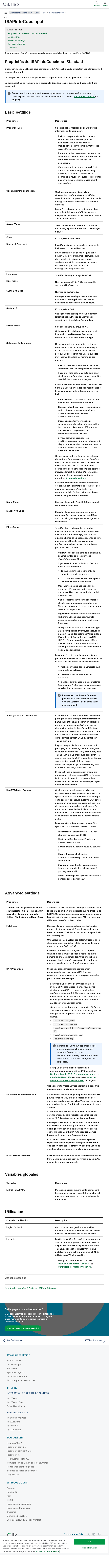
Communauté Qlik (73, 1534)
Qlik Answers (13, 1421)
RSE (9, 1496)
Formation (12, 1368)
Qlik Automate (14, 1429)
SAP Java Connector (84, 96)
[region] (54, 1545)
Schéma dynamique (75, 478)
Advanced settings (16, 40)
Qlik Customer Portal (17, 1376)
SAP (44, 13)
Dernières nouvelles (17, 1516)
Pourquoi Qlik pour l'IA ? (18, 1459)
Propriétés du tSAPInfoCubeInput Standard (27, 33)
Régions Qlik (13, 1474)
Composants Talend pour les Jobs (24, 13)
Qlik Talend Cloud (15, 1402)
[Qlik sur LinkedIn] (94, 1534)
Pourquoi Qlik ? (14, 1443)
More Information (89, 1548)
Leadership (12, 1492)
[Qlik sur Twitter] (88, 1534)
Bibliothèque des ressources (21, 1380)
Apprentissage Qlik (16, 1372)
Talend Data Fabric (16, 1406)
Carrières (11, 1512)
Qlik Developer (14, 1364)
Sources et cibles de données (22, 1470)
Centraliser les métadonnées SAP (74, 1266)
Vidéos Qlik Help (15, 1360)
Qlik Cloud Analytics (16, 1418)
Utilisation (12, 47)
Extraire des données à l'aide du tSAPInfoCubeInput (31, 1288)
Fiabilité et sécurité (16, 1447)
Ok (89, 1542)
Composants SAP (56, 13)
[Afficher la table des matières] (6, 12)
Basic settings (14, 37)
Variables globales (16, 44)
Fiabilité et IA (13, 1455)
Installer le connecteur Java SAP (74, 1263)
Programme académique (19, 1504)
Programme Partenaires (18, 1508)
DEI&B (10, 1500)
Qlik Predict (12, 1425)
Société (11, 1488)
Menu (105, 5)
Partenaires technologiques (20, 1467)
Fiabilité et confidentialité (19, 1451)
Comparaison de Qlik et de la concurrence (27, 1463)
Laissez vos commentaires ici (23, 1328)
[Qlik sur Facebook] (99, 1534)
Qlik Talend (12, 1398)
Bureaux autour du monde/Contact (24, 1520)
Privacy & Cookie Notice (47, 1551)
